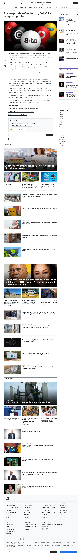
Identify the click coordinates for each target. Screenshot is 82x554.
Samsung (62, 139)
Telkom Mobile (20, 85)
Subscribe (75, 3)
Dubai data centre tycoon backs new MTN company (39, 208)
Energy (24, 484)
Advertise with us (30, 524)
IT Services (9, 514)
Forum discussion (41, 139)
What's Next (47, 7)
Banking (24, 182)
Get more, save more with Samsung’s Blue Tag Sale (49, 186)
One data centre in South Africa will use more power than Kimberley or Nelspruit (39, 195)
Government (46, 510)
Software (24, 324)
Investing (63, 512)
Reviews (45, 514)
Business (7, 277)
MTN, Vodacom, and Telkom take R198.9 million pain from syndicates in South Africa (39, 473)
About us (27, 522)
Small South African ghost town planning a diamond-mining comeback (11, 303)
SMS (29, 95)
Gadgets (8, 510)
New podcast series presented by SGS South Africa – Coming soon (72, 32)
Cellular (6, 10)
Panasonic (63, 133)
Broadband (28, 505)
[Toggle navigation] (4, 3)
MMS (16, 67)
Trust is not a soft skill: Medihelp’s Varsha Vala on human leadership (72, 51)
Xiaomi (62, 143)
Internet (24, 351)
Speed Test (65, 7)
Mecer (61, 131)
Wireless (45, 517)
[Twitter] (5, 57)
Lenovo (62, 127)
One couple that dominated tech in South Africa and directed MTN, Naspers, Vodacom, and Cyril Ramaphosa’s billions (30, 282)
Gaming (26, 510)
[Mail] (5, 66)
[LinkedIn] (5, 60)
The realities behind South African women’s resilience (72, 76)
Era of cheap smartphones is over (10, 185)
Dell (61, 120)
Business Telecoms (12, 507)
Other (61, 145)
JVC (61, 124)
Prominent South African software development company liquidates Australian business (38, 326)
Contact (27, 528)
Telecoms (9, 517)
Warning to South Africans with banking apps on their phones (29, 185)
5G (6, 504)
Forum (30, 7)
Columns (63, 507)
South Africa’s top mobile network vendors (27, 402)
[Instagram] (22, 539)
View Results (68, 152)
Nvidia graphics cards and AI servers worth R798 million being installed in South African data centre (39, 313)
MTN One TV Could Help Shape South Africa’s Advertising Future (49, 420)
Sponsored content (31, 526)
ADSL (25, 504)
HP (61, 122)
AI (22, 206)
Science (62, 514)
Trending (24, 234)
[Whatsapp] (13, 539)
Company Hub (56, 7)
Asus (61, 118)
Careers (27, 529)
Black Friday (10, 505)
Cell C (31, 53)
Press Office (22, 7)
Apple (61, 114)
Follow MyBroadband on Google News (22, 125)
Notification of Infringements (52, 524)
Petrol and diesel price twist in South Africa (11, 419)
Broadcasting (25, 443)
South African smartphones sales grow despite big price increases (29, 167)
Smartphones (7, 182)
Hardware (63, 510)
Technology (64, 516)
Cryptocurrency (12, 509)
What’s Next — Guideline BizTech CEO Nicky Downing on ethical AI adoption (72, 85)
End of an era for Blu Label (31, 431)
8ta (9, 53)
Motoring (6, 416)
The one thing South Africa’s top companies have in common (72, 42)
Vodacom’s (39, 53)
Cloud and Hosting (27, 193)
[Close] (78, 552)
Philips (62, 135)
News (15, 7)
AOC (61, 112)
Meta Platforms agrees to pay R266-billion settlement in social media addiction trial (36, 354)
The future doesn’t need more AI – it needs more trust (71, 95)
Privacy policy (47, 522)
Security (24, 416)
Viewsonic (62, 141)
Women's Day (69, 73)
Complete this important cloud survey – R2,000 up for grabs (49, 302)
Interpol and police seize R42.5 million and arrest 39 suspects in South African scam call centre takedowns (30, 421)
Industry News (38, 7)
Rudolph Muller (8, 19)
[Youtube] (19, 539)
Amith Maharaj (36, 83)
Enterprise (46, 509)
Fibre (62, 509)
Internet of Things (48, 512)
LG (61, 129)
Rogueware (63, 137)
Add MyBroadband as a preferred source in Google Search (27, 123)
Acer (61, 116)
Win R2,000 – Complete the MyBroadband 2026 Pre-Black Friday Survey (71, 22)
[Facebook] (7, 539)
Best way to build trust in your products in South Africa (72, 60)
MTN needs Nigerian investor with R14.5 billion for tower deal (29, 302)
